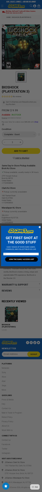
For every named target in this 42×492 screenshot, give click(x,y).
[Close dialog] (39, 227)
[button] (21, 239)
